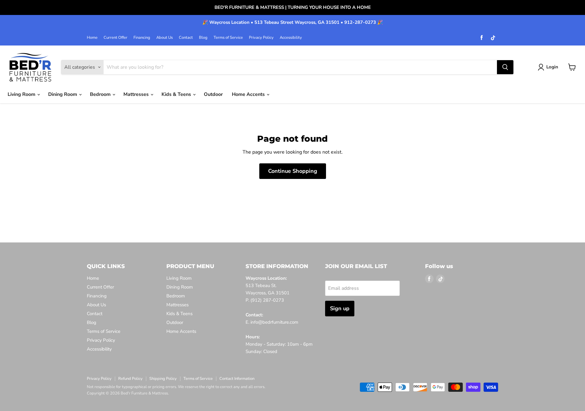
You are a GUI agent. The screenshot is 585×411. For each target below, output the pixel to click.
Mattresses (136, 94)
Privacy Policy (261, 37)
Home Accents (249, 94)
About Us (164, 37)
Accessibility (291, 37)
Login (552, 67)
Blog (203, 37)
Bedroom (101, 94)
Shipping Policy (163, 378)
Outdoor (213, 94)
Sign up (339, 308)
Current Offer (115, 37)
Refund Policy (130, 378)
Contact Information (236, 378)
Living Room (22, 94)
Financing (141, 37)
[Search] (505, 67)
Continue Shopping (292, 171)
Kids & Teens (176, 94)
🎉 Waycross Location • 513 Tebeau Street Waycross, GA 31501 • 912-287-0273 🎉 (292, 22)
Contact (186, 37)
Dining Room (63, 94)
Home (92, 37)
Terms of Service (228, 37)
